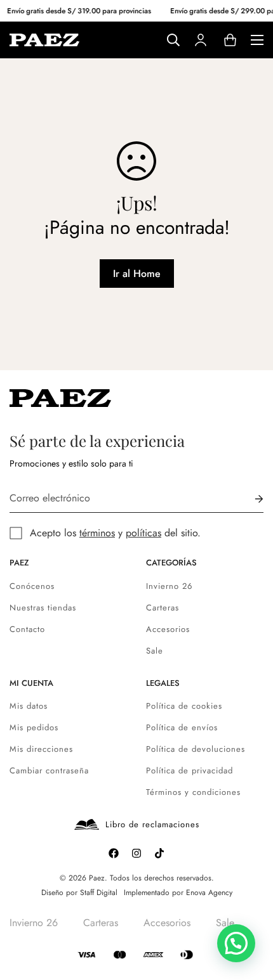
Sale (154, 651)
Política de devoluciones (195, 749)
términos (97, 532)
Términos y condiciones (193, 792)
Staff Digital (98, 892)
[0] (229, 40)
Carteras (162, 608)
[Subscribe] (248, 498)
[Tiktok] (159, 853)
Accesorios (168, 629)
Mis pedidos (34, 727)
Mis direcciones (41, 749)
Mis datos (29, 706)
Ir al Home (137, 273)
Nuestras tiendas (43, 608)
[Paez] (44, 39)
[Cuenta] (200, 40)
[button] (236, 943)
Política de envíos (182, 727)
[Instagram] (136, 853)
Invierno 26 (169, 586)
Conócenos (32, 586)
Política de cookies (184, 706)
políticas (143, 532)
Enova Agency (209, 892)
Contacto (27, 629)
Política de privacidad (189, 770)
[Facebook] (113, 853)
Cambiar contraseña (49, 770)
